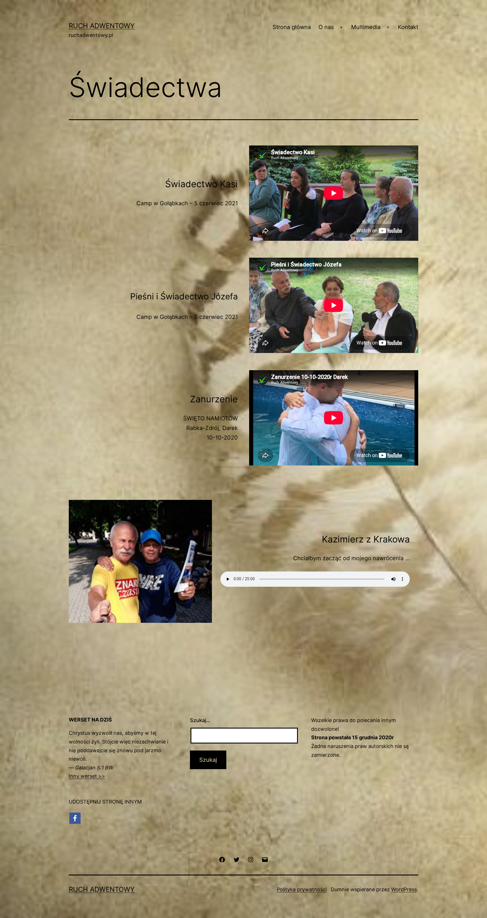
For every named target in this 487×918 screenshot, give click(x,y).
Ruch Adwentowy (102, 26)
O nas (326, 27)
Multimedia (365, 27)
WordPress (404, 889)
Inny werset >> (87, 776)
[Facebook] (75, 818)
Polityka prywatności (302, 889)
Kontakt (408, 27)
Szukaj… (200, 720)
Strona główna (292, 27)
